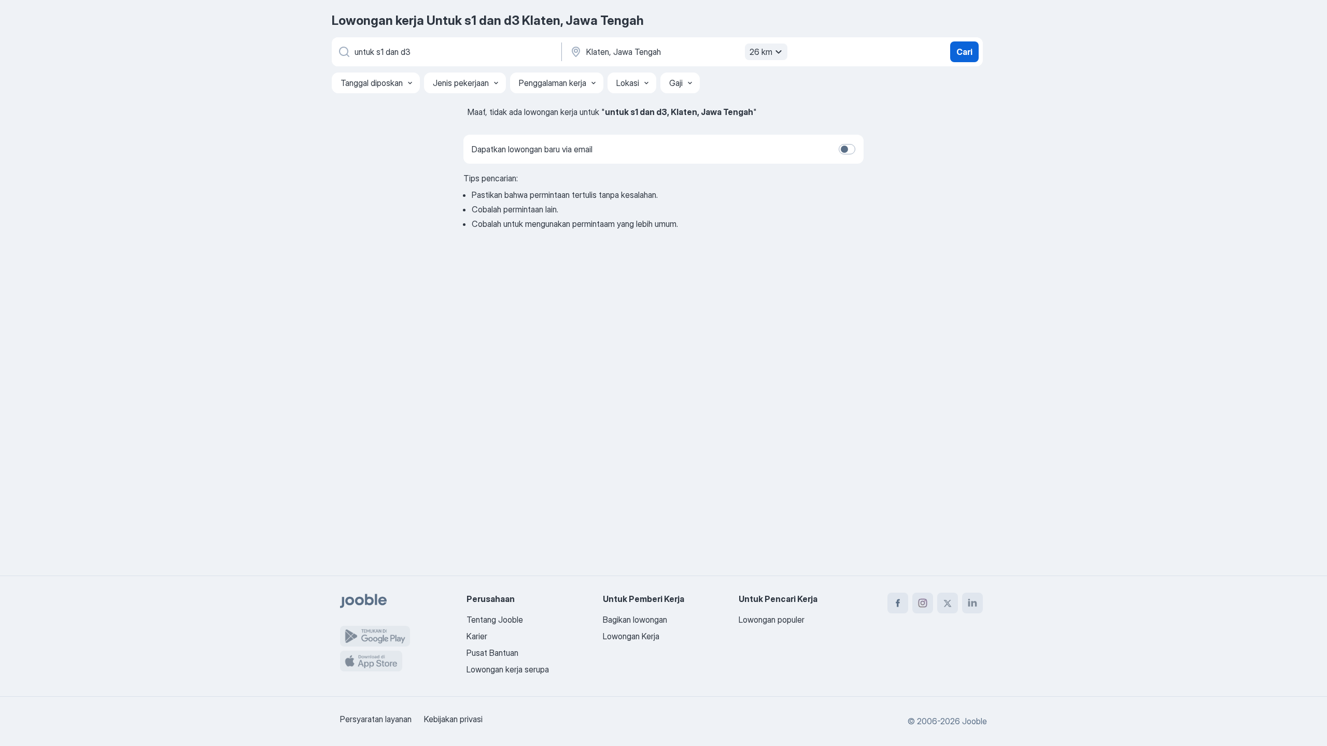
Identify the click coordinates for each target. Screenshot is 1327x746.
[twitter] (947, 603)
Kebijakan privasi (453, 719)
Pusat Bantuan (492, 653)
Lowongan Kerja (631, 636)
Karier (477, 636)
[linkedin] (972, 603)
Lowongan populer (771, 619)
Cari (964, 52)
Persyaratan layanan (376, 719)
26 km (761, 52)
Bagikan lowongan (635, 619)
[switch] (847, 149)
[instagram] (922, 603)
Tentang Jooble (495, 619)
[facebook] (897, 603)
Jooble (974, 721)
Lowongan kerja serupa (508, 669)
